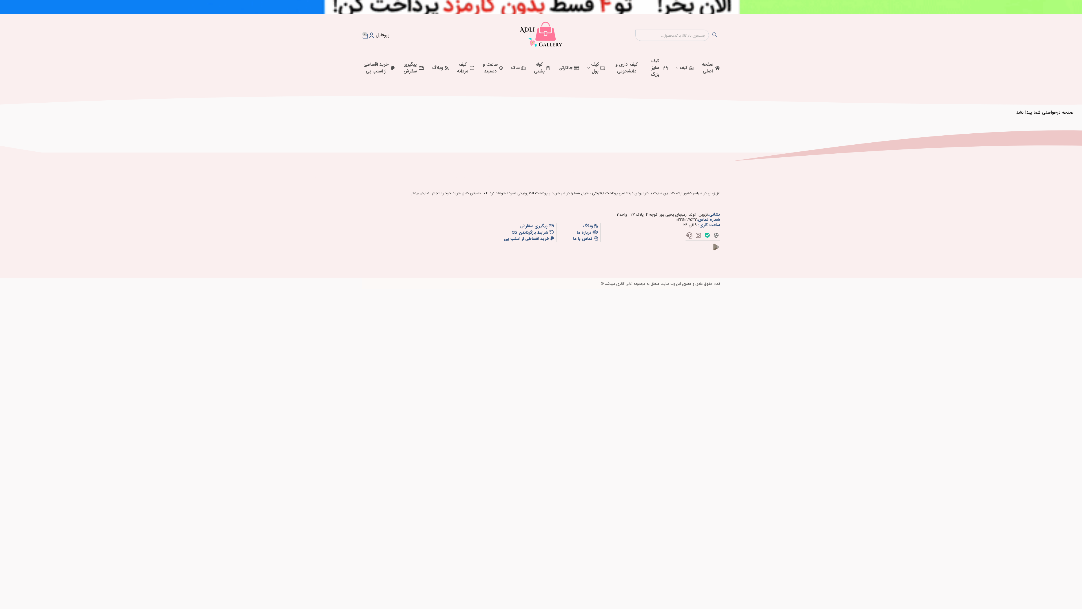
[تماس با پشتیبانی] (689, 236)
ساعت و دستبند (490, 68)
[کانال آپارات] (716, 236)
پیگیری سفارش (410, 68)
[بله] (707, 236)
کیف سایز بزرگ (655, 68)
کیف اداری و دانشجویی (626, 68)
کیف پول (595, 68)
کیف (684, 67)
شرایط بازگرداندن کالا (530, 233)
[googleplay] (718, 251)
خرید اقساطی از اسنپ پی (376, 68)
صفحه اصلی (707, 68)
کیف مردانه (462, 68)
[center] (714, 35)
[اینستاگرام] (698, 236)
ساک (515, 67)
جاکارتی (565, 67)
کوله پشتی (539, 68)
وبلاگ (437, 67)
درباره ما (585, 233)
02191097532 (686, 220)
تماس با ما (583, 239)
